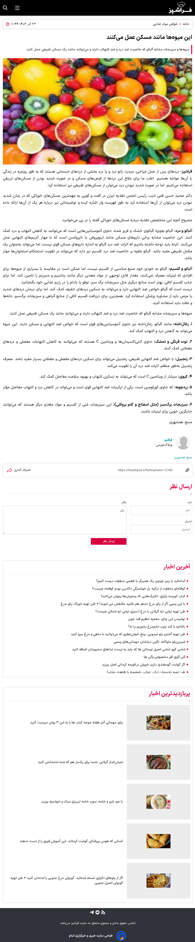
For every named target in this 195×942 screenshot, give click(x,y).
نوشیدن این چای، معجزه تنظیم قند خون (156, 619)
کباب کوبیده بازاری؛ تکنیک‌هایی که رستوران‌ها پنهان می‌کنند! (143, 596)
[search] (5, 7)
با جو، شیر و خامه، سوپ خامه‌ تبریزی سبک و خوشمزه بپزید (82, 801)
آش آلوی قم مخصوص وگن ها (164, 657)
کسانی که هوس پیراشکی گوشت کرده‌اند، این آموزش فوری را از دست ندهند (71, 841)
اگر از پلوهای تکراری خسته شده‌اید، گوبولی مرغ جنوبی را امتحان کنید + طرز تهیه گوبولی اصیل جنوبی (66, 881)
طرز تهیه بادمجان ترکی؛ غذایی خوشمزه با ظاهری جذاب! (146, 672)
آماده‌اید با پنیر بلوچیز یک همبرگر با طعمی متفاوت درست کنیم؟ (140, 581)
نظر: (124, 502)
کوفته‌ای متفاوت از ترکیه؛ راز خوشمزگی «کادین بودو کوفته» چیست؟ (138, 588)
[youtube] (97, 912)
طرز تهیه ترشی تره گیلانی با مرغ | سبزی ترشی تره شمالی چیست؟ (140, 611)
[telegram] (91, 912)
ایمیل (188, 521)
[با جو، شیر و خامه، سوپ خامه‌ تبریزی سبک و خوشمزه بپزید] (158, 801)
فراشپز (168, 439)
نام (190, 502)
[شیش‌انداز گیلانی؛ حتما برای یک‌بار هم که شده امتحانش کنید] (158, 762)
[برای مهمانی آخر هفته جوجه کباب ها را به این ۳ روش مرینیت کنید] (158, 722)
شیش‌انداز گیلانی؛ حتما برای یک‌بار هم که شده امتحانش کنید (80, 762)
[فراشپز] (180, 7)
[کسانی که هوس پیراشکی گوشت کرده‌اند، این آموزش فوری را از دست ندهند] (158, 841)
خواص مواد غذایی (165, 24)
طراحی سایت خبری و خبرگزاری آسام (91, 935)
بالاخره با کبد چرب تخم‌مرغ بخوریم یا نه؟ (156, 626)
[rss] (103, 912)
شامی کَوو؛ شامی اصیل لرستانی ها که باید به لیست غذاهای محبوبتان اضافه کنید (128, 649)
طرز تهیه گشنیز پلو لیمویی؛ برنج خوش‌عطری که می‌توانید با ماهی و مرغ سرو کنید (128, 634)
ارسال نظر (109, 541)
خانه (186, 24)
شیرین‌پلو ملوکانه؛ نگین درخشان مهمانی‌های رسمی (149, 641)
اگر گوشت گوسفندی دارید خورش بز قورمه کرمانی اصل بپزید (143, 664)
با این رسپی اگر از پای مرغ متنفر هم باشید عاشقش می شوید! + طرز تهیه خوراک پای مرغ (123, 603)
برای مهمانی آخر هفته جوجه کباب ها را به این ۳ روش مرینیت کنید (76, 722)
